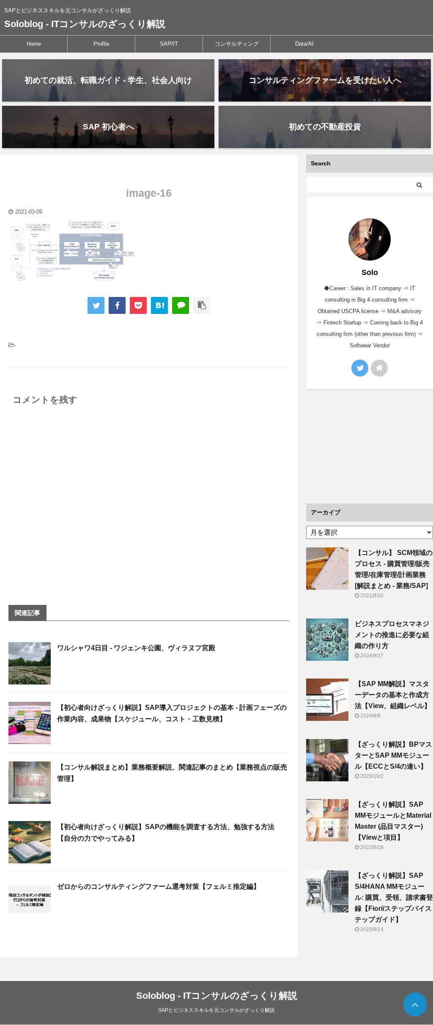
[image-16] (159, 305)
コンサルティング (237, 44)
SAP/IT (169, 44)
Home (34, 44)
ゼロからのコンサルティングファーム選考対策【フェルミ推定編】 (158, 886)
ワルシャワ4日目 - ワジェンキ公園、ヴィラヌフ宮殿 (136, 647)
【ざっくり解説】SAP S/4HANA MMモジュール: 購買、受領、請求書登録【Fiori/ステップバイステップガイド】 (394, 897)
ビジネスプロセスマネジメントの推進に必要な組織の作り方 (392, 634)
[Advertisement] (369, 446)
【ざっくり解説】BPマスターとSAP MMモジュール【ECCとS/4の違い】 (393, 755)
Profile (101, 44)
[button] (71, 251)
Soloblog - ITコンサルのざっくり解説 (84, 24)
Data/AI (304, 44)
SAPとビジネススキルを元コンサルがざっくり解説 (216, 1010)
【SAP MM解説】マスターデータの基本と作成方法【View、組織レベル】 (393, 694)
